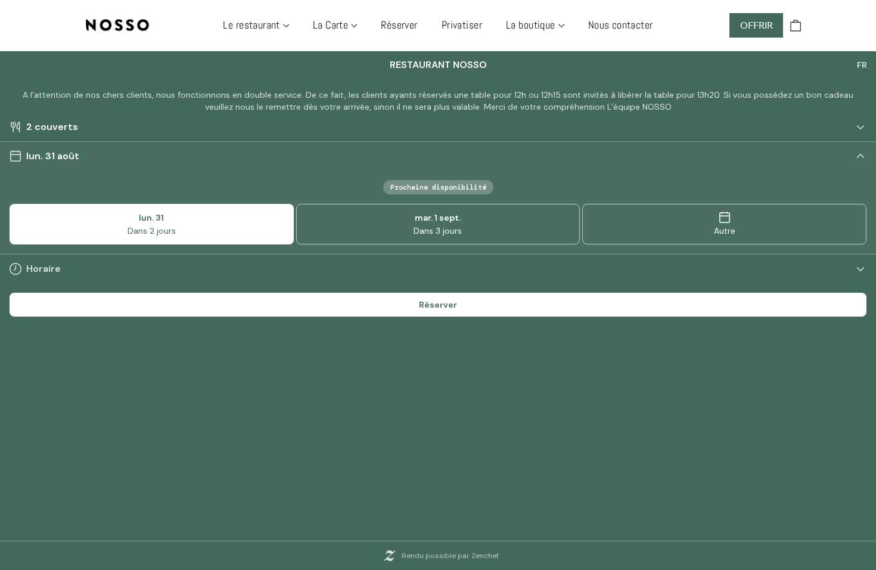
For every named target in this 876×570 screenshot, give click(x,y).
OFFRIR (756, 24)
